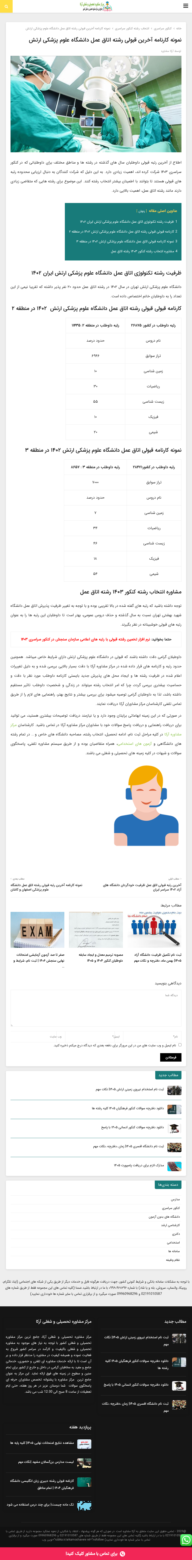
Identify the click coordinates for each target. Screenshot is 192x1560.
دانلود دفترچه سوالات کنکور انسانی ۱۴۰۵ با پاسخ (132, 1127)
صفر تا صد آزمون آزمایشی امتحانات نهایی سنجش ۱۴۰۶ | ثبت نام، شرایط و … (38, 960)
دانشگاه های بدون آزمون (164, 1216)
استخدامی (173, 1242)
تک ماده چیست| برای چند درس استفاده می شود (40, 1504)
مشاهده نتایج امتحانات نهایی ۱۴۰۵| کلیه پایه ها (42, 1442)
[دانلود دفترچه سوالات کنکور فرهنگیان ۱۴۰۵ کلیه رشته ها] (174, 1109)
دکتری (176, 1233)
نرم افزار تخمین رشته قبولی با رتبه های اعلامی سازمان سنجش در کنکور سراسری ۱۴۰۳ (85, 639)
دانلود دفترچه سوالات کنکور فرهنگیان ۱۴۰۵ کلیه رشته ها (128, 1108)
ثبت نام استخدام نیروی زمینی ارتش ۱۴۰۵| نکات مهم (130, 1089)
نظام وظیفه (173, 1260)
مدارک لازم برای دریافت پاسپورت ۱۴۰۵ (139, 1165)
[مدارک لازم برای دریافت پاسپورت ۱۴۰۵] (174, 1166)
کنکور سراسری (171, 1208)
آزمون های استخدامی (135, 744)
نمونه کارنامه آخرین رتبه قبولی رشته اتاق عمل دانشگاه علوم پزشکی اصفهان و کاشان (46, 887)
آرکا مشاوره (167, 51)
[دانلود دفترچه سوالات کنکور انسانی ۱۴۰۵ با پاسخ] (174, 1128)
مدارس (175, 1199)
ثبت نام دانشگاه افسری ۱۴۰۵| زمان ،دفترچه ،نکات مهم (128, 1146)
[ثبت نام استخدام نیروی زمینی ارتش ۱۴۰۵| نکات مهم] (174, 1090)
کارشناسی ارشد (170, 1225)
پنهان (141, 211)
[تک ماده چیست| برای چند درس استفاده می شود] (84, 1505)
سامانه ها (174, 1251)
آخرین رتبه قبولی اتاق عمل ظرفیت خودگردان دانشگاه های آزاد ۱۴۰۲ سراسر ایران (142, 887)
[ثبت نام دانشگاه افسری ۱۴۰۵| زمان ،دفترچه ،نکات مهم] (174, 1147)
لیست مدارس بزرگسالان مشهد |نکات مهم (46, 1461)
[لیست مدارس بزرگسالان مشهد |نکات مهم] (84, 1463)
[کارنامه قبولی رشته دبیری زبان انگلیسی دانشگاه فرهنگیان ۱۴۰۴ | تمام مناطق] (84, 1482)
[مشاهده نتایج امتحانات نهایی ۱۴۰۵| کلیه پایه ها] (84, 1444)
